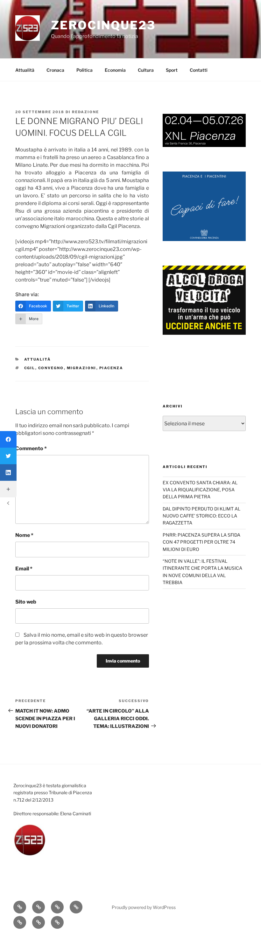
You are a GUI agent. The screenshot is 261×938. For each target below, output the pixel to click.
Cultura (146, 70)
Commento (31, 448)
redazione (85, 112)
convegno (51, 368)
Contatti (199, 70)
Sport (172, 70)
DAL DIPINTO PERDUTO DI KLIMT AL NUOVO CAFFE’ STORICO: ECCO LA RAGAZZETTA (201, 516)
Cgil (29, 368)
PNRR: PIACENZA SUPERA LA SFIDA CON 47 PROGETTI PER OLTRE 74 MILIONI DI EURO (201, 542)
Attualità (24, 70)
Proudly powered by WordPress (144, 907)
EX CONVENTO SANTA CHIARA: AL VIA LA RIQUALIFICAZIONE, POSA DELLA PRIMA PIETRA (200, 490)
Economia (115, 70)
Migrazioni (81, 368)
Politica (84, 70)
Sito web (25, 602)
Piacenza (111, 368)
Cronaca (55, 70)
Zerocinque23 (103, 25)
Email (23, 569)
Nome (24, 535)
